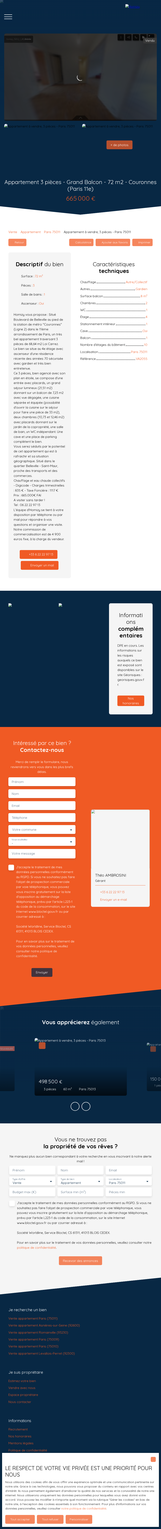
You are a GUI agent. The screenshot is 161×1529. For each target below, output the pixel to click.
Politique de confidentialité (27, 1450)
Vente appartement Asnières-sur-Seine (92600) (44, 1325)
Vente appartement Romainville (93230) (38, 1332)
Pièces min (117, 1192)
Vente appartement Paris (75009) (33, 1339)
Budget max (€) (24, 1192)
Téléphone (19, 818)
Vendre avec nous (21, 1388)
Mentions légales (21, 1443)
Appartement (31, 232)
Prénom (18, 782)
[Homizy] (141, 17)
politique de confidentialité (36, 1247)
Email (15, 806)
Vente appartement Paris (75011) (33, 1318)
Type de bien (67, 1179)
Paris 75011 (52, 232)
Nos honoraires (19, 1436)
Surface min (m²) (73, 1192)
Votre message (23, 853)
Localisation (115, 1179)
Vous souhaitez (19, 839)
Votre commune (24, 830)
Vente (12, 232)
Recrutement (18, 1429)
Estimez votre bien (22, 1381)
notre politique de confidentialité (83, 1508)
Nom (15, 794)
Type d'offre (18, 1179)
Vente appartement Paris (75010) (33, 1346)
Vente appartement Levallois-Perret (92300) (41, 1353)
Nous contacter (19, 1402)
